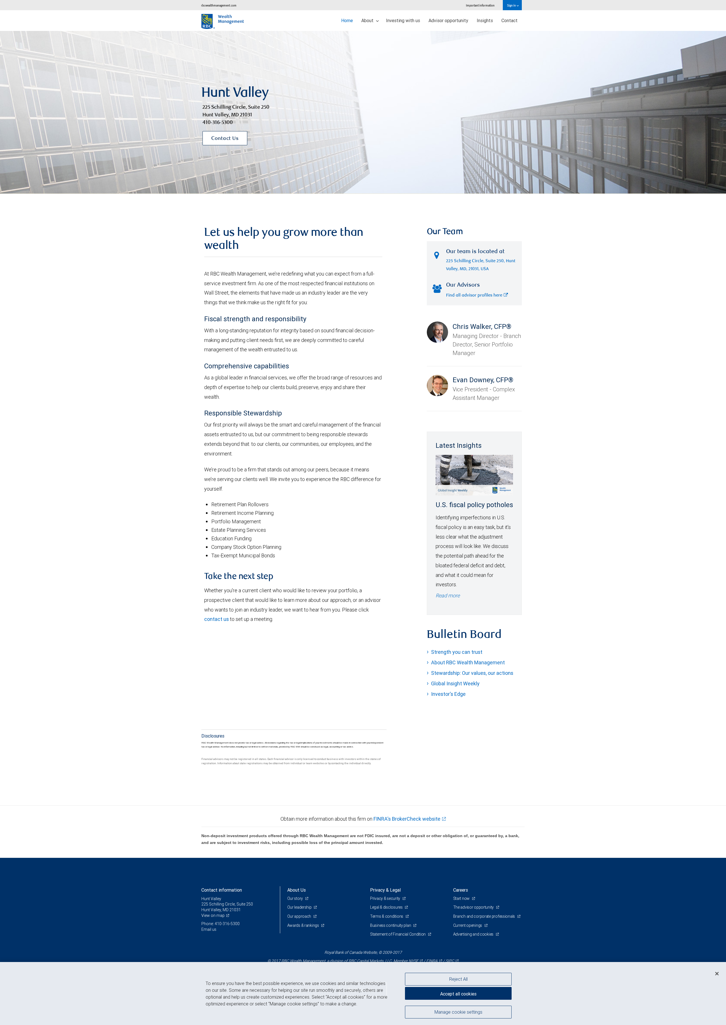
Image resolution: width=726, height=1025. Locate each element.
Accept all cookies (458, 994)
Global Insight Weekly (455, 683)
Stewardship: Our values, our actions (472, 673)
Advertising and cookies (473, 934)
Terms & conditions (387, 916)
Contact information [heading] (221, 890)
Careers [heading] (460, 890)
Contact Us (225, 138)
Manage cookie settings (458, 1012)
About (368, 20)
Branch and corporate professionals (484, 916)
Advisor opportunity (448, 20)
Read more (448, 595)
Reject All (458, 979)
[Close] (717, 973)
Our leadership (300, 907)
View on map (213, 915)
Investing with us (403, 20)
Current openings (468, 925)
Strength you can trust (456, 652)
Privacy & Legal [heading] (385, 890)
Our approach (299, 916)
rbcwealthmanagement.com (219, 5)
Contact (509, 20)
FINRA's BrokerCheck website (406, 819)
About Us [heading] (296, 890)
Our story (295, 898)
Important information (480, 5)
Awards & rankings (303, 925)
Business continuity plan (391, 925)
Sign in (511, 5)
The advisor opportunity (474, 907)
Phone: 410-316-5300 (220, 923)
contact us (216, 619)
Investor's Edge (448, 694)
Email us (208, 929)
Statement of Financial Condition (398, 934)
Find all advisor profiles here (474, 295)
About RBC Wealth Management (468, 662)
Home (347, 20)
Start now (461, 898)
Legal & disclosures (386, 907)
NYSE (413, 960)
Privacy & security (385, 898)
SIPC (450, 960)
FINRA (432, 960)
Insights (485, 20)
